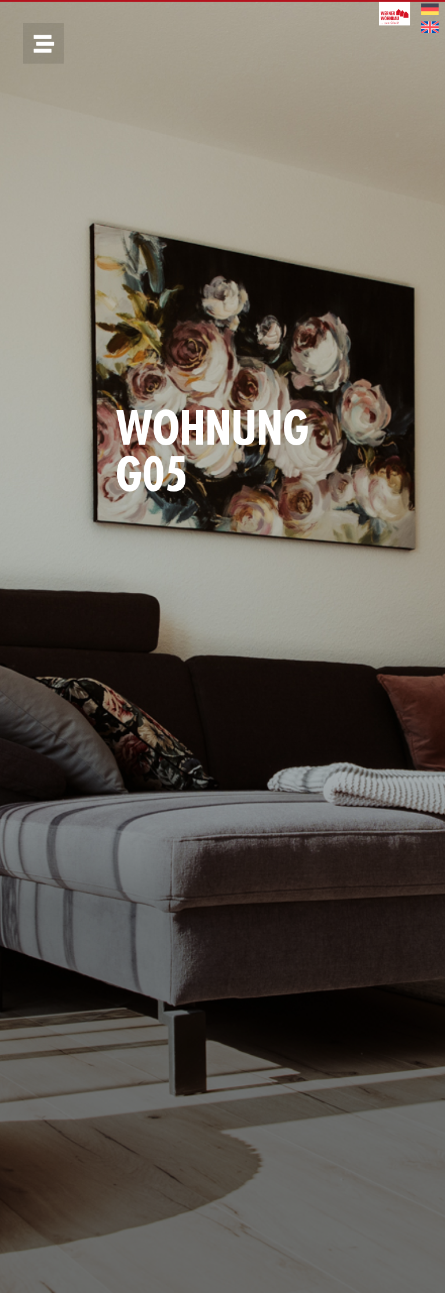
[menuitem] (429, 10)
